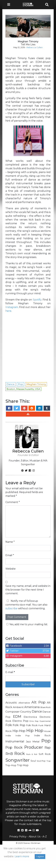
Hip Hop (34, 730)
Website (10, 568)
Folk (8, 725)
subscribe (11, 608)
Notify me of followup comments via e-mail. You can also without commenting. (26, 604)
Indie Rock (42, 735)
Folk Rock (31, 725)
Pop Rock (14, 747)
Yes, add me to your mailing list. (28, 624)
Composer (12, 711)
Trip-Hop (10, 765)
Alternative (24, 702)
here (8, 310)
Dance (37, 711)
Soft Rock (45, 754)
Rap (47, 747)
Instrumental (14, 741)
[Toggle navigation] (9, 4)
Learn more (22, 856)
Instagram (11, 307)
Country (25, 711)
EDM (17, 716)
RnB (9, 753)
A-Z (44, 836)
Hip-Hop (18, 731)
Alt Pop (38, 702)
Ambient (18, 707)
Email (9, 555)
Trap (49, 761)
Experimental (45, 721)
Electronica (30, 717)
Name (10, 541)
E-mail (10, 672)
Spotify (37, 299)
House (47, 731)
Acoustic (11, 702)
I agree (40, 856)
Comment (12, 502)
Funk (40, 725)
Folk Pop (19, 725)
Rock (19, 753)
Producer (33, 747)
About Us (34, 836)
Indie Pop (22, 735)
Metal (36, 741)
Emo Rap (34, 721)
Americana (32, 707)
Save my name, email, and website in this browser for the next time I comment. (27, 589)
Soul (33, 760)
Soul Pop (41, 761)
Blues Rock (45, 707)
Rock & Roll (31, 754)
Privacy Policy (17, 836)
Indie (8, 735)
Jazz (28, 741)
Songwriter (17, 760)
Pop (46, 740)
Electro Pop (20, 720)
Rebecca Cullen (35, 47)
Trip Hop (22, 765)
